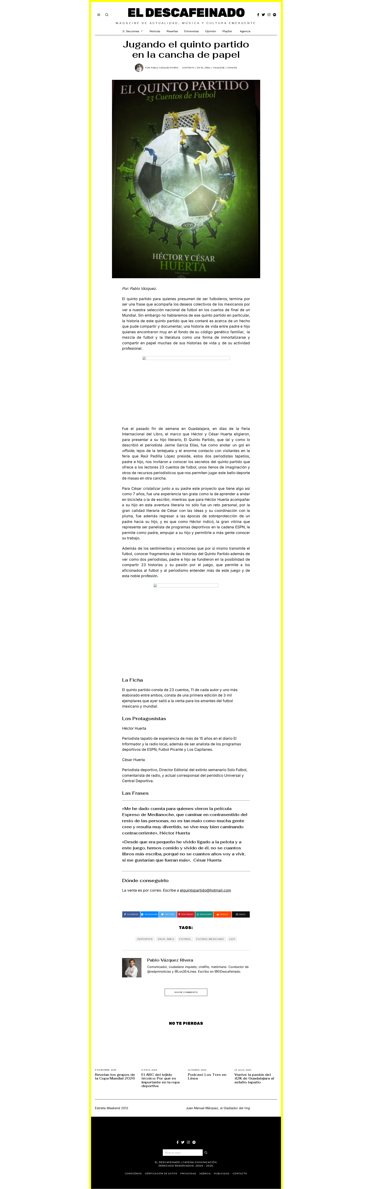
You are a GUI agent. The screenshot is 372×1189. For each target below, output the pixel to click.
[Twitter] (263, 14)
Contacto (240, 1173)
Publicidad (222, 1173)
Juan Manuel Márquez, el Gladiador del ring (218, 1108)
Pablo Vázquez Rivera (170, 960)
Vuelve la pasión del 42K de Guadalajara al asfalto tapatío (254, 1078)
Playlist (227, 31)
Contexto (188, 68)
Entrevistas (191, 31)
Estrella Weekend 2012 (111, 1108)
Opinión (210, 31)
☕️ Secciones (130, 31)
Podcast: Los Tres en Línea (207, 1076)
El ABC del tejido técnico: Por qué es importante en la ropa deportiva (160, 1080)
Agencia (245, 31)
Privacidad (188, 1173)
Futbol (185, 939)
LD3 (232, 939)
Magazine (219, 68)
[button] (206, 1152)
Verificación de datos (161, 1173)
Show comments (186, 992)
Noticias (155, 31)
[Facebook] (258, 14)
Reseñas (172, 31)
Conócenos (133, 1173)
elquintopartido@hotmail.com (205, 890)
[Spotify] (274, 14)
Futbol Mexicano (210, 939)
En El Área (203, 68)
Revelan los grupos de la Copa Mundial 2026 (115, 1076)
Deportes (145, 939)
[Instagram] (269, 14)
